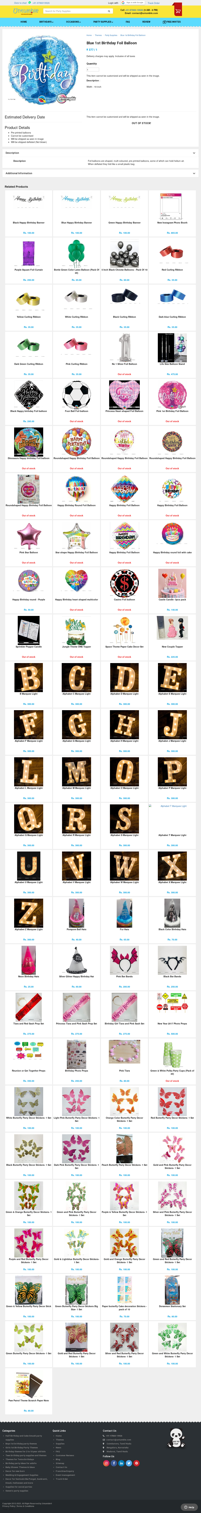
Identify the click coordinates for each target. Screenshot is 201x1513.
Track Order (154, 3)
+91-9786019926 (41, 2)
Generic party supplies (16, 1491)
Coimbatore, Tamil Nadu (119, 1443)
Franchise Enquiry (65, 1471)
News (58, 1447)
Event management (65, 1475)
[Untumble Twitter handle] (129, 1463)
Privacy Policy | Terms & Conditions (18, 1506)
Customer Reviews (65, 1455)
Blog (58, 1459)
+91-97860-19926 (134, 9)
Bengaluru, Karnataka (117, 1447)
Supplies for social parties (18, 1487)
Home (89, 35)
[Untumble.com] (25, 11)
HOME (24, 22)
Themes (98, 35)
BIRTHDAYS (45, 22)
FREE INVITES (173, 22)
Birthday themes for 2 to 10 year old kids (25, 1451)
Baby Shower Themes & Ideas (20, 1467)
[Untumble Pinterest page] (136, 1463)
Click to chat (20, 3)
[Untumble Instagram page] (106, 1463)
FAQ (128, 22)
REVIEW (146, 22)
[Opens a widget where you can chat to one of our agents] (189, 1507)
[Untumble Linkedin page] (121, 1463)
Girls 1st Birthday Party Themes (21, 1447)
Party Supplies (111, 35)
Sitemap (60, 1463)
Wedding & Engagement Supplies (21, 1475)
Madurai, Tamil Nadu (117, 1451)
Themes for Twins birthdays (19, 1459)
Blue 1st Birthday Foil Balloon (133, 35)
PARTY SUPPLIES (102, 22)
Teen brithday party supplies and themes (25, 1455)
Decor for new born (15, 1471)
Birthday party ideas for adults (20, 1463)
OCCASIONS (72, 22)
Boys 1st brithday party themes (21, 1443)
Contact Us (61, 1467)
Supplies (60, 1443)
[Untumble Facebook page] (114, 1463)
